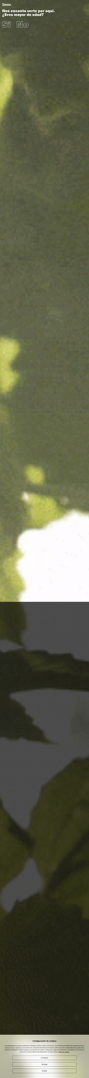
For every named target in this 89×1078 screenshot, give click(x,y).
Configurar (44, 1058)
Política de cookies (63, 1052)
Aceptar (44, 1071)
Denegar (45, 1064)
